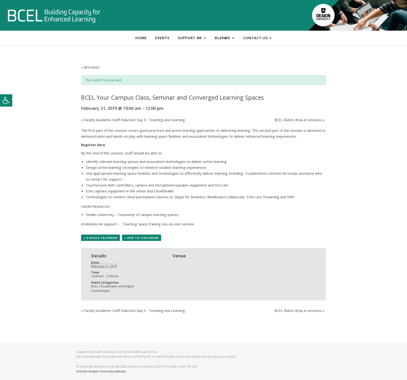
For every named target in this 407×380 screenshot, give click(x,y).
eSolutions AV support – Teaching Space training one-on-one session (137, 224)
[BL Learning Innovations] (54, 15)
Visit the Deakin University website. (101, 371)
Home (141, 37)
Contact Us (255, 37)
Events (162, 37)
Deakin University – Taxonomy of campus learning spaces (132, 214)
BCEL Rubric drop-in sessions (299, 119)
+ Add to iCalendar (141, 238)
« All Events (90, 67)
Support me (190, 37)
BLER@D (222, 37)
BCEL (94, 286)
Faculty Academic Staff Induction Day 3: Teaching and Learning (133, 119)
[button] (6, 100)
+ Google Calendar (100, 238)
